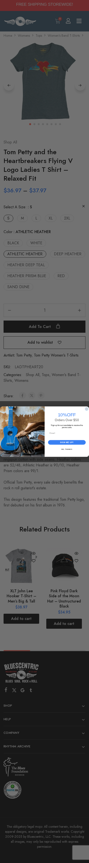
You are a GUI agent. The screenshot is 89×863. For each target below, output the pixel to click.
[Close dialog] (86, 409)
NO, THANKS (66, 449)
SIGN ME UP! (67, 442)
